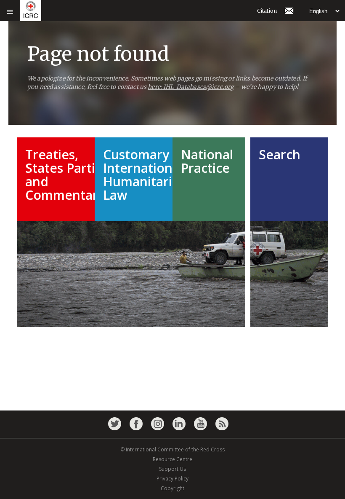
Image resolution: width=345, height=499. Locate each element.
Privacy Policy (172, 478)
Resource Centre (172, 459)
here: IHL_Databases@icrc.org (191, 87)
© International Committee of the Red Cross (172, 449)
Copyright (172, 488)
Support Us (172, 468)
